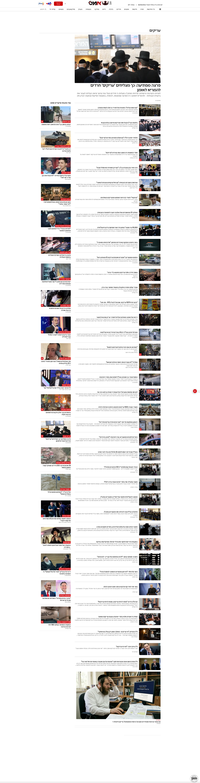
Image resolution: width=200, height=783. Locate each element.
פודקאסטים (71, 9)
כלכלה (111, 9)
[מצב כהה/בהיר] (65, 4)
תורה (142, 9)
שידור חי (52, 9)
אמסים (126, 9)
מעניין (80, 9)
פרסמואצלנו (58, 3)
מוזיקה (96, 9)
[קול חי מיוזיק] (41, 3)
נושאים (61, 9)
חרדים (119, 9)
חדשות (134, 9)
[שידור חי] (49, 3)
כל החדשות (151, 9)
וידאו (104, 9)
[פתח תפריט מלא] (160, 9)
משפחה (88, 9)
